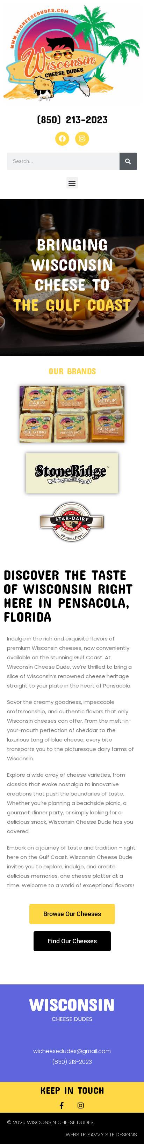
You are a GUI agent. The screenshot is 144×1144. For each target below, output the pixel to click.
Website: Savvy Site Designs (101, 1134)
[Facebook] (62, 139)
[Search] (128, 161)
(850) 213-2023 (72, 119)
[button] (72, 183)
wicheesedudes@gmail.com (72, 1051)
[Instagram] (82, 139)
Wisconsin (72, 1004)
